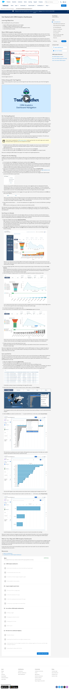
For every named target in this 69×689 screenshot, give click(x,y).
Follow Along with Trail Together (59, 25)
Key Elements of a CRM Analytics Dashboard (12, 554)
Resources (55, 37)
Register (40, 11)
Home (12, 5)
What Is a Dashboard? (7, 553)
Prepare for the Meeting (57, 29)
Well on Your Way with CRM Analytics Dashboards (58, 35)
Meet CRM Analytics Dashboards (59, 23)
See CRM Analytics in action (57, 56)
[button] (24, 8)
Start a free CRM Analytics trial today (59, 58)
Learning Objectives (56, 21)
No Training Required (57, 27)
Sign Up (63, 5)
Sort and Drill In (56, 32)
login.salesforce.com (46, 170)
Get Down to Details (56, 31)
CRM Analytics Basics (22, 140)
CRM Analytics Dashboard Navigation (7, 8)
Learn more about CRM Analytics (58, 60)
